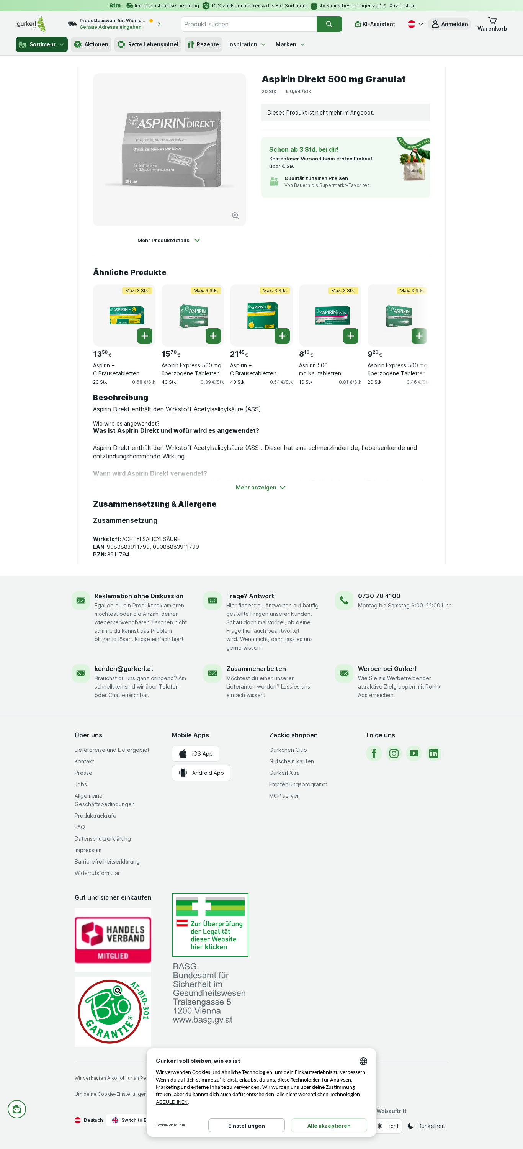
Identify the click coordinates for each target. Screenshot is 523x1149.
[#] (210, 925)
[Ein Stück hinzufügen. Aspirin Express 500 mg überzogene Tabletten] (213, 336)
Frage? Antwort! (251, 596)
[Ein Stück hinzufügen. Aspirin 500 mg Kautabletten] (350, 336)
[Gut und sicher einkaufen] (113, 1012)
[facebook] (374, 753)
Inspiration (242, 44)
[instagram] (394, 753)
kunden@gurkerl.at (124, 669)
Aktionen (96, 44)
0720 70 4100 (379, 596)
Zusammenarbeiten (256, 669)
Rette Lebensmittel (153, 44)
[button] (449, 24)
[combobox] (248, 24)
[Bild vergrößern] (235, 216)
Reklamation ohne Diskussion (139, 596)
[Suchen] (329, 24)
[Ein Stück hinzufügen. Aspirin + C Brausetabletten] (144, 336)
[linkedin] (433, 753)
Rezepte (208, 44)
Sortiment (42, 44)
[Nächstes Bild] (414, 312)
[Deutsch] (415, 24)
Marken (286, 44)
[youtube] (414, 753)
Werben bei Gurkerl (387, 669)
